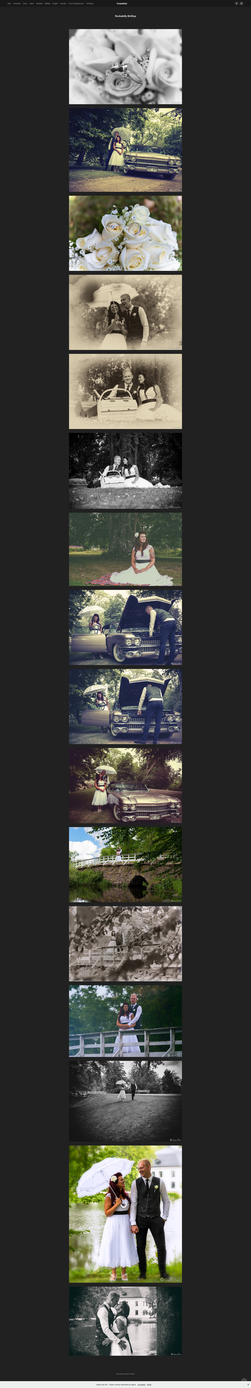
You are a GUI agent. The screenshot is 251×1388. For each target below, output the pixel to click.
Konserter (17, 3)
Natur (25, 3)
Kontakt (63, 3)
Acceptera (142, 1384)
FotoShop (89, 3)
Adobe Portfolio (130, 1374)
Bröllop (47, 3)
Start (9, 3)
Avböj (149, 1384)
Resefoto (39, 3)
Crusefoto (122, 3)
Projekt (55, 3)
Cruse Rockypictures (76, 3)
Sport (32, 3)
